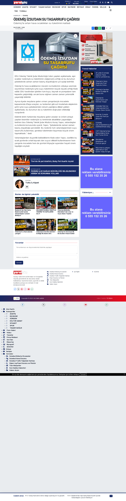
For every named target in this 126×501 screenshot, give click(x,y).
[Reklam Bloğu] (97, 48)
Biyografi (10, 344)
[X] (18, 289)
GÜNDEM (17, 7)
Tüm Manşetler (54, 280)
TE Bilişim (109, 298)
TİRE (16, 11)
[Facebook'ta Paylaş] (93, 28)
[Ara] (112, 2)
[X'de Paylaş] (96, 28)
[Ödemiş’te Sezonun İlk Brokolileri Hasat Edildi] (67, 224)
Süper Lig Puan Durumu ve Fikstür (22, 363)
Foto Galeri (10, 330)
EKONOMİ (56, 7)
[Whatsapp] (32, 289)
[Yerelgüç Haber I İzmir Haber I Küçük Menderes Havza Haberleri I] (20, 2)
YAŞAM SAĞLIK (44, 7)
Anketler (10, 347)
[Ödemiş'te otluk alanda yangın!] (25, 224)
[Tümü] (110, 192)
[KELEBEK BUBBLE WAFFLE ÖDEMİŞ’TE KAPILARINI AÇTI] (46, 203)
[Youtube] (28, 289)
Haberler (16, 15)
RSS (17, 298)
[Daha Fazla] (103, 28)
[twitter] (43, 304)
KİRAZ (87, 7)
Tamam (83, 374)
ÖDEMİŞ (95, 7)
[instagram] (64, 304)
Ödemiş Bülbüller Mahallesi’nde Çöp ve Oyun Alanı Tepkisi (65, 211)
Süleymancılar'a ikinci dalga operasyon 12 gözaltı (46, 495)
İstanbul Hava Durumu (56, 274)
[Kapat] (125, 374)
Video (8, 332)
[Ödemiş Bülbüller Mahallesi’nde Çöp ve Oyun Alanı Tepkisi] (67, 203)
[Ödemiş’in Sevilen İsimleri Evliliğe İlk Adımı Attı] (46, 224)
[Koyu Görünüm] (109, 7)
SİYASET (33, 7)
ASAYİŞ (25, 7)
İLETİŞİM (76, 271)
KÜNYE (96, 271)
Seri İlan (9, 340)
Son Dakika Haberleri (56, 282)
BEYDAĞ (80, 7)
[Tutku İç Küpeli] (19, 184)
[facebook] (22, 304)
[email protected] (19, 285)
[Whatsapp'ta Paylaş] (99, 28)
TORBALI (23, 11)
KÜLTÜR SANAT (15, 321)
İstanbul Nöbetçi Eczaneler (58, 271)
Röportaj (9, 342)
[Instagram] (25, 289)
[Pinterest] (21, 289)
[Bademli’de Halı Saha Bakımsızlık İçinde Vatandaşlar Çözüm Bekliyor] (25, 203)
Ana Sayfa (10, 309)
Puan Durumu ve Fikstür (57, 278)
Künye (8, 349)
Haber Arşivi (53, 284)
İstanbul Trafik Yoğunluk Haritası (60, 276)
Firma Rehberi (12, 337)
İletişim (9, 351)
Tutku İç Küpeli (32, 183)
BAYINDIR (71, 7)
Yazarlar (9, 335)
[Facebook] (15, 289)
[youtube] (85, 304)
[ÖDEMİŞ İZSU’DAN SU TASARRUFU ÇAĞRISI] (46, 51)
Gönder (19, 262)
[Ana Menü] (110, 10)
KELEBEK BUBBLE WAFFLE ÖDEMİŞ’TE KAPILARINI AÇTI (46, 211)
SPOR (64, 7)
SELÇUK (103, 7)
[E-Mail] (27, 186)
